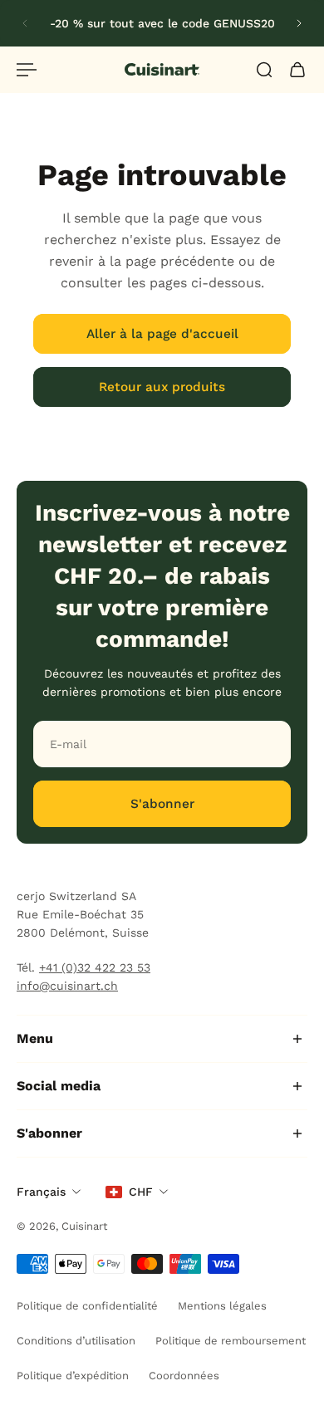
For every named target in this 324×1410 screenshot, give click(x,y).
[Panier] (297, 69)
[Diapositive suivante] (299, 23)
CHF (141, 1191)
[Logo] (162, 69)
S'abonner (162, 803)
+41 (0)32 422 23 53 (94, 967)
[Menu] (26, 69)
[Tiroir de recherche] (264, 69)
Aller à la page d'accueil (162, 333)
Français (41, 1191)
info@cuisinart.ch (67, 985)
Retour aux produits (162, 386)
